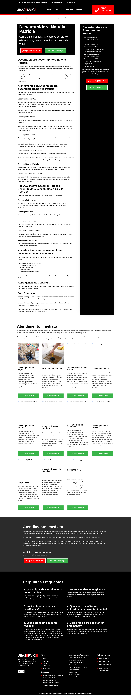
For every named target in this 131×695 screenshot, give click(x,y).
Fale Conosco (106, 9)
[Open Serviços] (61, 9)
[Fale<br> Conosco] (97, 10)
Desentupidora (21, 18)
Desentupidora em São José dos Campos (39, 18)
